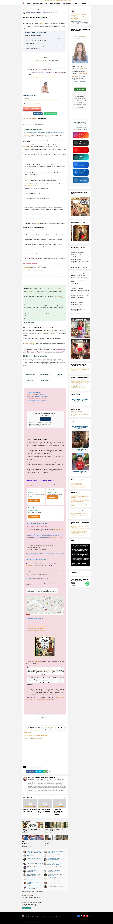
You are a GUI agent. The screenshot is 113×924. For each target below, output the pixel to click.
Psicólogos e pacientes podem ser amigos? (55, 842)
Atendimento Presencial (37, 738)
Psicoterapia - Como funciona (39, 3)
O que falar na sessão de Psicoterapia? (32, 871)
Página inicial (26, 8)
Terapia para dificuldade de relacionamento (77, 485)
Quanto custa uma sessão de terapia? (31, 830)
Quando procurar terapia (76, 254)
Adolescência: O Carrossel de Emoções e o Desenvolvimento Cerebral (80, 534)
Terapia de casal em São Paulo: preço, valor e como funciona (34, 852)
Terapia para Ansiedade (76, 483)
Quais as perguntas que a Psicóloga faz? (31, 897)
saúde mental (53, 305)
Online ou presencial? (54, 3)
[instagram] (87, 916)
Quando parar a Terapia (76, 259)
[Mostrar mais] (50, 771)
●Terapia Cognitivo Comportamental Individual (79, 280)
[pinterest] (90, 916)
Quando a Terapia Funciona (80, 3)
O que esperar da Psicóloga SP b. (78, 495)
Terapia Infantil (30, 380)
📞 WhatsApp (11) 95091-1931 (50, 113)
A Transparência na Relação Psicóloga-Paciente (53, 871)
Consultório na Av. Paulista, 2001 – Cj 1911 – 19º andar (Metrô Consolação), (40, 100)
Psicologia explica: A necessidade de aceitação (37, 400)
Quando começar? (66, 3)
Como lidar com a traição (76, 411)
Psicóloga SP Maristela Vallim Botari (39, 60)
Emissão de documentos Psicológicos (36, 630)
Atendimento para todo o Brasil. (34, 103)
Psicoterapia (42, 394)
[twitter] (81, 916)
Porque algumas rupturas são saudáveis (80, 381)
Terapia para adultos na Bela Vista (55, 886)
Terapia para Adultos (30, 374)
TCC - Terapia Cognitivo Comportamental (39, 183)
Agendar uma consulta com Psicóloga (33, 883)
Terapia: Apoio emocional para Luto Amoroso (54, 875)
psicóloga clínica (58, 288)
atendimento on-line (45, 360)
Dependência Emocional (43, 266)
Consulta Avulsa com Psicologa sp (35, 863)
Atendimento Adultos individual (31, 735)
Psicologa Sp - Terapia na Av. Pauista (30, 810)
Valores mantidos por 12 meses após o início (38, 628)
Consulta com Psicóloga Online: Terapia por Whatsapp (58, 812)
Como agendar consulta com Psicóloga (80, 290)
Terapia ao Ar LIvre (31, 855)
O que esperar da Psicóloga (77, 293)
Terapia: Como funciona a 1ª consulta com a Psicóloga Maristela (53, 859)
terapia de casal (44, 172)
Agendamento (45, 419)
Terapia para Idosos (44, 374)
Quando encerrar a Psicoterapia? (29, 904)
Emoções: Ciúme (31, 394)
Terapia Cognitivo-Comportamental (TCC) (46, 563)
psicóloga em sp (81, 68)
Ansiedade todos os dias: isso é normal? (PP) (54, 855)
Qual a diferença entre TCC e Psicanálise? (54, 830)
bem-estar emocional (45, 148)
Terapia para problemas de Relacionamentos (77, 502)
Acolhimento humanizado (52, 77)
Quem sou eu (75, 922)
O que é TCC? (25, 900)
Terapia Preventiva (45, 380)
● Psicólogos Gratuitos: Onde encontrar (80, 277)
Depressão (52, 266)
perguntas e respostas (35, 8)
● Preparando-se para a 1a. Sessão (78, 275)
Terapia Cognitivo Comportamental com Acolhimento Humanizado (53, 879)
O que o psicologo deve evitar (77, 372)
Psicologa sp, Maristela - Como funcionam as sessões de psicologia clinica (34, 887)
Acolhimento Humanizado (77, 288)
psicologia (60, 296)
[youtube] (84, 916)
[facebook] (78, 916)
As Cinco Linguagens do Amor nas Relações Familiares (78, 385)
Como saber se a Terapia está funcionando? (32, 902)
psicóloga (25, 133)
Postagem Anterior (27, 820)
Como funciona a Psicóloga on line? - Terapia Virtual (34, 859)
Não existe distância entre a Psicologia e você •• (44, 811)
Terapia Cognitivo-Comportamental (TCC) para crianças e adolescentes (80, 529)
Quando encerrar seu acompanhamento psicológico (80, 262)
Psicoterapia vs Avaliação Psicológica (36, 624)
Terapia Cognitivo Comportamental (38, 77)
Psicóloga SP (76, 36)
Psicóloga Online (27, 738)
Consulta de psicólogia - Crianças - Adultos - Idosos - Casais (55, 863)
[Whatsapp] (87, 583)
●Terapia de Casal (74, 283)
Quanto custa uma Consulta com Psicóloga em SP (78, 310)
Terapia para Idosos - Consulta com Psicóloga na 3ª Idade (34, 875)
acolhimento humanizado (46, 133)
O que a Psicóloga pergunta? (54, 883)
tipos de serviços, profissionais (45, 670)
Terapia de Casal (40, 730)
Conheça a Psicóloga (38, 113)
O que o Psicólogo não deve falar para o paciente (55, 852)
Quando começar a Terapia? (77, 304)
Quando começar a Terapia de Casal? (79, 413)
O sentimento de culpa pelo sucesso (79, 379)
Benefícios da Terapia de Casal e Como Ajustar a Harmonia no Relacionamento (80, 499)
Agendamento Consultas (32, 108)
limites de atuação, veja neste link (42, 270)
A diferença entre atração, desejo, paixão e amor (37, 398)
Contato (89, 922)
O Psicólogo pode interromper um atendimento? (32, 842)
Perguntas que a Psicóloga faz (77, 252)
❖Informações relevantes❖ (77, 286)
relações (31, 154)
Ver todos (64, 797)
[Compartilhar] (65, 13)
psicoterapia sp (49, 727)
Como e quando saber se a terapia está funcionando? (55, 867)
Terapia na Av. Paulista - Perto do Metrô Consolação (34, 878)
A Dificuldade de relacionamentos (34, 392)
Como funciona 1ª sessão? (28, 895)
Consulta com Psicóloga (30, 118)
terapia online (28, 180)
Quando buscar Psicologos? (28, 893)
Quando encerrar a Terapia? (77, 306)
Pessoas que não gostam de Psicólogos (35, 402)
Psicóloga (28, 135)
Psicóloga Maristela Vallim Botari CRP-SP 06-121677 (43, 777)
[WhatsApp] (44, 771)
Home (28, 3)
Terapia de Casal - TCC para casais (78, 487)
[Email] (47, 771)
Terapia (41, 135)
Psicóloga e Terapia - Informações (78, 368)
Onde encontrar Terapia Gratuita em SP (80, 295)
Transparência (82, 922)
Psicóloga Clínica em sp (33, 729)
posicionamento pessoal (52, 155)
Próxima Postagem (62, 820)
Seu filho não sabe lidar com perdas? (79, 531)
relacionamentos (30, 148)
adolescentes (41, 23)
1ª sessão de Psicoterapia (28, 124)
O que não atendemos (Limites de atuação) (37, 626)
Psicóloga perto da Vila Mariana (41, 396)
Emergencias (74, 564)
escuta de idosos (51, 164)
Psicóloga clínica (32, 291)
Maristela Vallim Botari (82, 36)
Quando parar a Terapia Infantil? (78, 532)
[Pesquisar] (90, 2)
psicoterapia (31, 24)
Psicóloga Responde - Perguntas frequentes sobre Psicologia (57, 0)
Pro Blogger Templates (32, 922)
